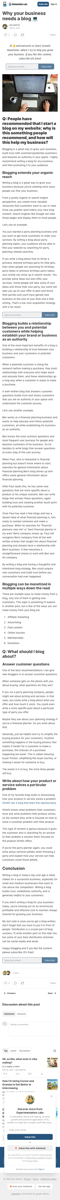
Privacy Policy (32, 1160)
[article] (30, 1066)
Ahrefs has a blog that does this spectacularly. (29, 802)
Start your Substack (22, 1186)
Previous (11, 993)
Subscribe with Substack (32, 1148)
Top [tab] (5, 1050)
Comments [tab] (9, 1014)
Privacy (27, 1179)
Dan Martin (14, 25)
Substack (15, 1193)
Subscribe (43, 4)
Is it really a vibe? (11, 1066)
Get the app (44, 1186)
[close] (51, 1096)
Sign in (54, 4)
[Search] (55, 1051)
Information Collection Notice (39, 1157)
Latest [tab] (13, 1050)
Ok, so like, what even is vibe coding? (19, 1061)
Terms (36, 1179)
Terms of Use (46, 1155)
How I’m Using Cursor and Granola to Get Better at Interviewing (18, 1085)
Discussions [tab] (24, 1050)
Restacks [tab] (21, 1014)
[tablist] (15, 1014)
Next (50, 993)
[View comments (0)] (15, 35)
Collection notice (48, 1179)
